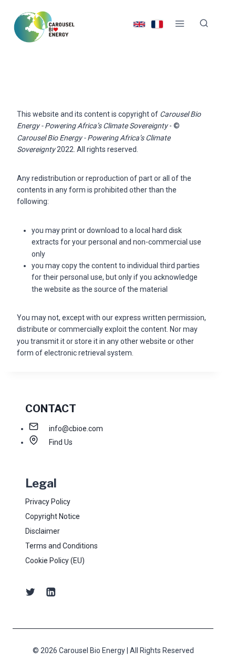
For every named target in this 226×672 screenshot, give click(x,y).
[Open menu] (179, 23)
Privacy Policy (47, 501)
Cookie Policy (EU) (55, 560)
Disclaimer (42, 531)
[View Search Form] (203, 23)
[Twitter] (30, 592)
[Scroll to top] (201, 634)
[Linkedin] (50, 592)
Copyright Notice (52, 516)
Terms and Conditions (61, 546)
